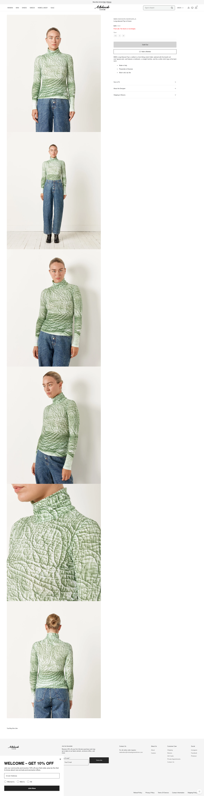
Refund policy (138, 792)
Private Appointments (174, 759)
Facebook (194, 753)
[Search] (172, 7)
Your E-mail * (66, 758)
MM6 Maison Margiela (125, 19)
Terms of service (163, 792)
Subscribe (99, 760)
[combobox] (158, 8)
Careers (153, 753)
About (153, 750)
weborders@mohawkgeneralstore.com (130, 752)
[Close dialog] (60, 759)
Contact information (178, 792)
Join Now (32, 788)
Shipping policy (192, 792)
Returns (169, 753)
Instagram (194, 750)
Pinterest (194, 756)
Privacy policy (150, 792)
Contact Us (170, 762)
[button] (188, 8)
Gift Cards (170, 756)
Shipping (170, 750)
